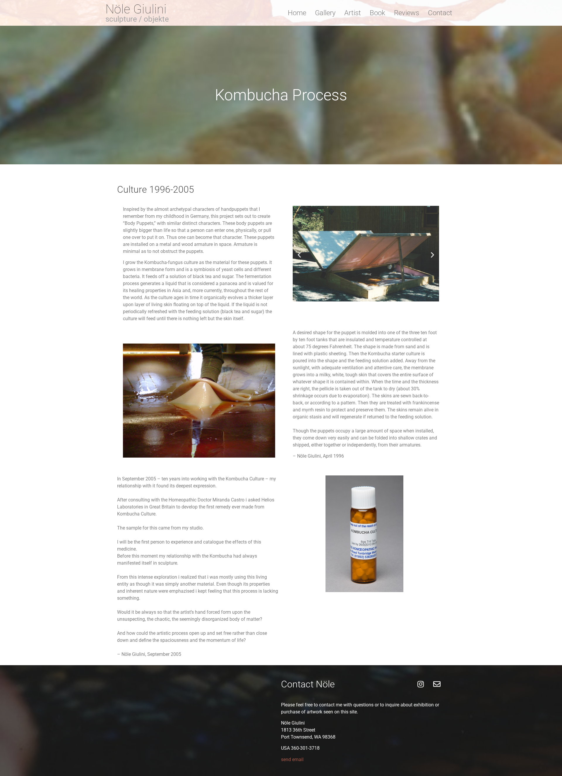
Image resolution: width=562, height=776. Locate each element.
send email (292, 759)
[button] (299, 254)
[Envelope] (436, 684)
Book (377, 13)
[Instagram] (420, 684)
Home (297, 13)
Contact (440, 13)
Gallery (325, 13)
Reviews (406, 13)
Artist (352, 13)
